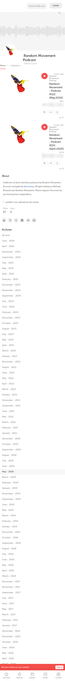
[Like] (45, 112)
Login (56, 6)
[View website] (4, 220)
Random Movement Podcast (39, 58)
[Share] (51, 112)
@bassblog (29, 186)
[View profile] (10, 220)
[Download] (57, 112)
